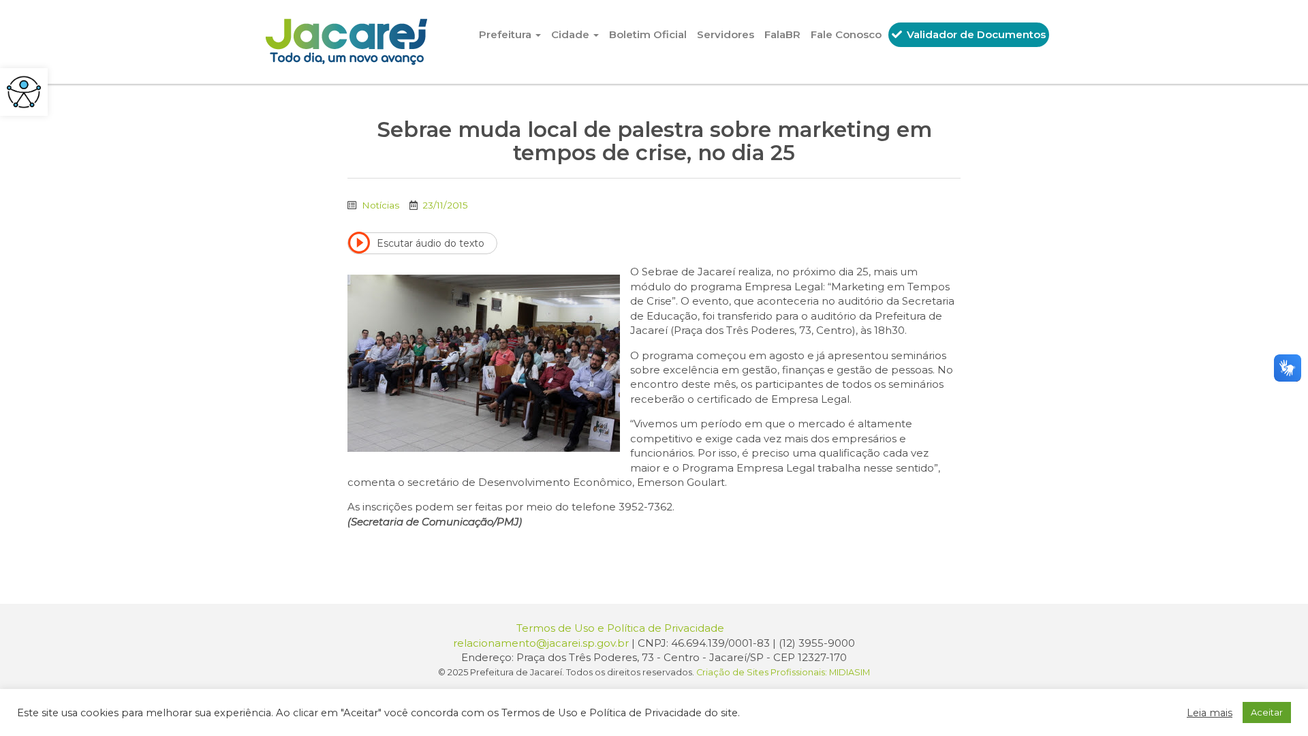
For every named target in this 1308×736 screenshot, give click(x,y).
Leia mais (1209, 713)
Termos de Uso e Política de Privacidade (620, 628)
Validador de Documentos (975, 34)
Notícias (380, 205)
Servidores (725, 34)
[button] (24, 92)
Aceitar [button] (1267, 712)
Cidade (571, 34)
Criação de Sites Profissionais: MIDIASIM (783, 672)
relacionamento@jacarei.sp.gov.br (541, 643)
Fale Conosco (846, 34)
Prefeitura (506, 34)
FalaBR (782, 34)
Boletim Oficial (648, 34)
